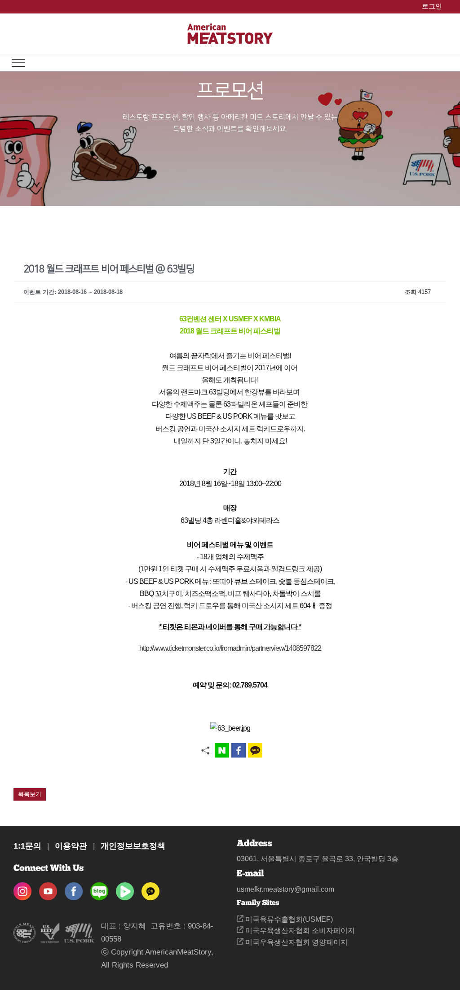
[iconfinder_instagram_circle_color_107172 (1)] (22, 888)
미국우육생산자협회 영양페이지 (295, 942)
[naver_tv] (125, 888)
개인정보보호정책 (133, 845)
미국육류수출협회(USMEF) (288, 919)
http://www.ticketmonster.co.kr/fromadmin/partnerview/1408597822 (230, 648)
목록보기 (29, 794)
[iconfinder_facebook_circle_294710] (74, 888)
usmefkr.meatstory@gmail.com (285, 889)
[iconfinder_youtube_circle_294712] (48, 888)
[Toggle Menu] (18, 63)
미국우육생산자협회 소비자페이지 (299, 930)
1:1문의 (27, 845)
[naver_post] (99, 888)
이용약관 (71, 845)
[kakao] (150, 888)
